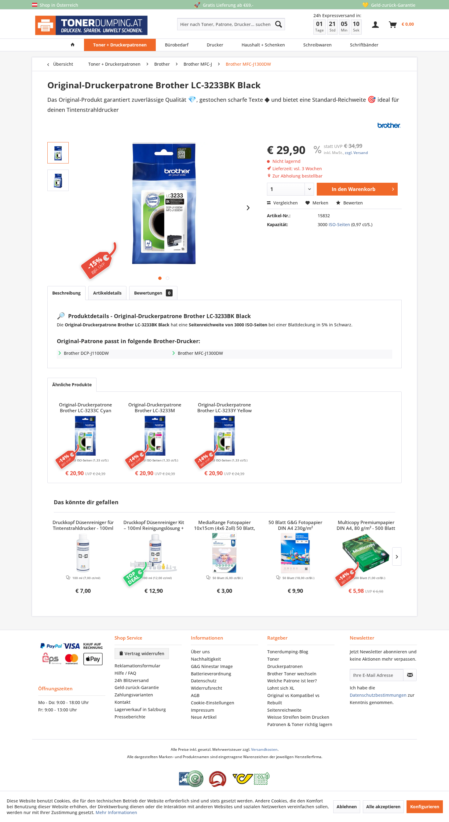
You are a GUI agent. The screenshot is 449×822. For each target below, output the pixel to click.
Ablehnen (347, 806)
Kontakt (122, 702)
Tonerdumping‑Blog (287, 652)
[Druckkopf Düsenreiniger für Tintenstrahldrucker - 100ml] (83, 553)
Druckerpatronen (285, 666)
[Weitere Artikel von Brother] (389, 125)
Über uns (200, 652)
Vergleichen (285, 203)
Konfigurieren (424, 806)
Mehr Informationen (116, 812)
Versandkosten (264, 749)
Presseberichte (130, 717)
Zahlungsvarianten (134, 695)
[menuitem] (209, 24)
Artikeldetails (107, 293)
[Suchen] (278, 24)
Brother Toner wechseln (291, 674)
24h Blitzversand (132, 680)
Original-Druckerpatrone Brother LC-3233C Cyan (85, 407)
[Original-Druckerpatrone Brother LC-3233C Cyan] (85, 435)
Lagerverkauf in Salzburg (140, 709)
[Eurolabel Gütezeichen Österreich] (191, 778)
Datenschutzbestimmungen (378, 695)
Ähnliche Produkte (72, 384)
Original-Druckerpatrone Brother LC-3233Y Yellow (224, 407)
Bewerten (352, 203)
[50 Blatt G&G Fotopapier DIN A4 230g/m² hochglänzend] (295, 553)
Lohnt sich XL (280, 688)
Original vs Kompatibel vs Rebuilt (293, 699)
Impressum (202, 710)
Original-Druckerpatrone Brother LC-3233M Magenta (154, 408)
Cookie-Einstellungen (212, 703)
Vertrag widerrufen (143, 653)
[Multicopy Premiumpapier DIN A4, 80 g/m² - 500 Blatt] (366, 553)
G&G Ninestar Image (212, 666)
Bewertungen (152, 293)
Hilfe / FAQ (125, 673)
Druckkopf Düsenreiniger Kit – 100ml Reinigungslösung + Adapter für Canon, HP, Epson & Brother (153, 525)
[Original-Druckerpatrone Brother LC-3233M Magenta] (155, 435)
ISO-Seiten (339, 224)
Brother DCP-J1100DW (86, 353)
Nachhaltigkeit (206, 659)
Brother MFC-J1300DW (200, 353)
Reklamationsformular (137, 666)
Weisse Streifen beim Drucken (298, 717)
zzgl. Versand (356, 152)
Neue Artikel (204, 717)
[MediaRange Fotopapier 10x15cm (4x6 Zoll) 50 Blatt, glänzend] (224, 553)
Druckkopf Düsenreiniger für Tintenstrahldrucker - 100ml (83, 525)
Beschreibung (66, 293)
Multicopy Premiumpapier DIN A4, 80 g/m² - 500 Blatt (366, 525)
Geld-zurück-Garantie (137, 687)
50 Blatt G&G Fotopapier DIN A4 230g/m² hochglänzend (295, 525)
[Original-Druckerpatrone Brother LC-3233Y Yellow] (224, 435)
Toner (273, 659)
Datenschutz (204, 681)
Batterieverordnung (211, 674)
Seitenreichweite (284, 710)
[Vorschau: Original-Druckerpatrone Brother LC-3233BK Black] (58, 152)
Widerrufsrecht (206, 688)
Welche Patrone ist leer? (292, 681)
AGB (195, 695)
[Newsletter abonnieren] (410, 675)
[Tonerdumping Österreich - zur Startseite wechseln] (91, 25)
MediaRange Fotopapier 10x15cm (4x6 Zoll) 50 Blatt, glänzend (224, 525)
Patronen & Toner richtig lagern (299, 724)
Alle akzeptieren (383, 806)
